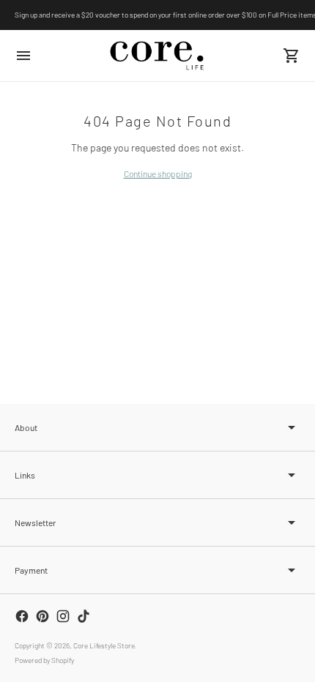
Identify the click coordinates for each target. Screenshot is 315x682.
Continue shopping (158, 173)
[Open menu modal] (23, 56)
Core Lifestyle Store (104, 645)
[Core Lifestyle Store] (157, 55)
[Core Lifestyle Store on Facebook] (22, 616)
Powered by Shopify (44, 660)
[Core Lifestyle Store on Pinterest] (42, 616)
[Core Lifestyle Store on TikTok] (83, 616)
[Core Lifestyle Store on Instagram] (63, 616)
